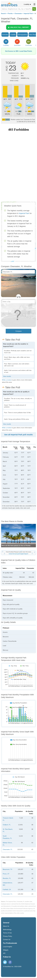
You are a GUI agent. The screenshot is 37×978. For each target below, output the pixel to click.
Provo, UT (6, 874)
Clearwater (18, 13)
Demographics (22, 34)
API (4, 953)
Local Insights (7, 946)
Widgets (5, 950)
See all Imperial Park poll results (18, 435)
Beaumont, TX (7, 869)
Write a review (6, 380)
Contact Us (6, 939)
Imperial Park (28, 13)
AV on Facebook (10, 962)
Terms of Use (7, 933)
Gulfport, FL (7, 824)
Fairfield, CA (7, 889)
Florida (10, 13)
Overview (5, 34)
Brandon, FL (7, 878)
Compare (19, 331)
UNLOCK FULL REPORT (19, 27)
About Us (6, 926)
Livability (26, 4)
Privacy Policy (7, 936)
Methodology (7, 929)
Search (3, 13)
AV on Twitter (5, 962)
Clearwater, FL (7, 849)
